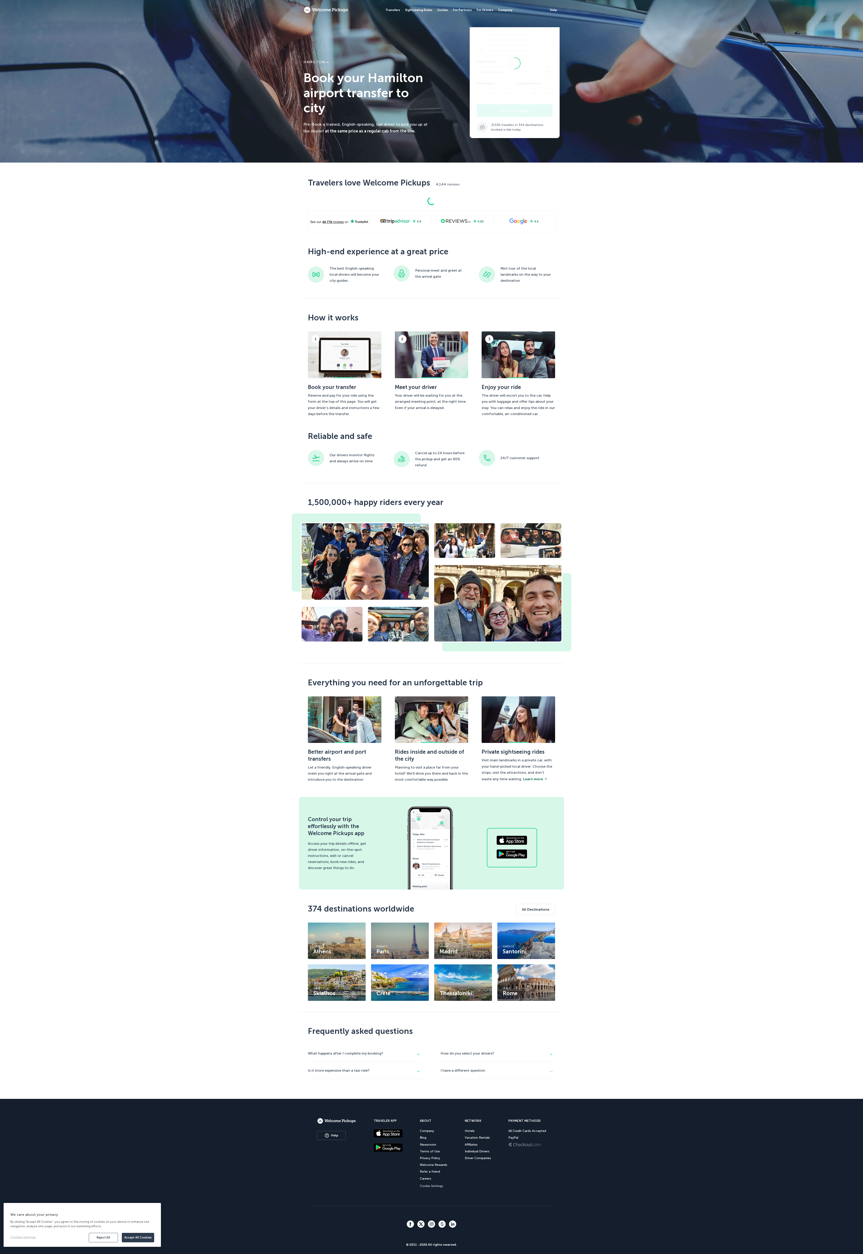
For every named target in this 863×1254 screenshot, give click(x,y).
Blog (423, 1138)
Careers (425, 1178)
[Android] (388, 1148)
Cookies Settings (23, 1237)
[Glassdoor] (442, 1224)
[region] (82, 1225)
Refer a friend (430, 1172)
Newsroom (428, 1145)
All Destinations (535, 909)
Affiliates (471, 1145)
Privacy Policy (430, 1158)
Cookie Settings (431, 1186)
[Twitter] (421, 1224)
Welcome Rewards (433, 1165)
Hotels (470, 1131)
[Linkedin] (452, 1224)
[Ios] (388, 1134)
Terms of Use (430, 1151)
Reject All (103, 1237)
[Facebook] (410, 1224)
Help (334, 1135)
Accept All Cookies (138, 1237)
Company (427, 1131)
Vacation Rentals (477, 1138)
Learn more (533, 779)
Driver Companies (478, 1158)
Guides (442, 10)
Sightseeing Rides (418, 10)
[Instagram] (431, 1224)
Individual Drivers (477, 1151)
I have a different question (462, 1070)
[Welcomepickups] (326, 10)
